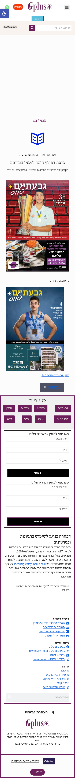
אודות (65, 666)
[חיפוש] (32, 28)
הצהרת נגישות (36, 712)
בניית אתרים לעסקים (25, 761)
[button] (4, 13)
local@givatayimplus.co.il (30, 564)
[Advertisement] (37, 74)
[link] (37, 225)
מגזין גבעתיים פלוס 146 (55, 375)
